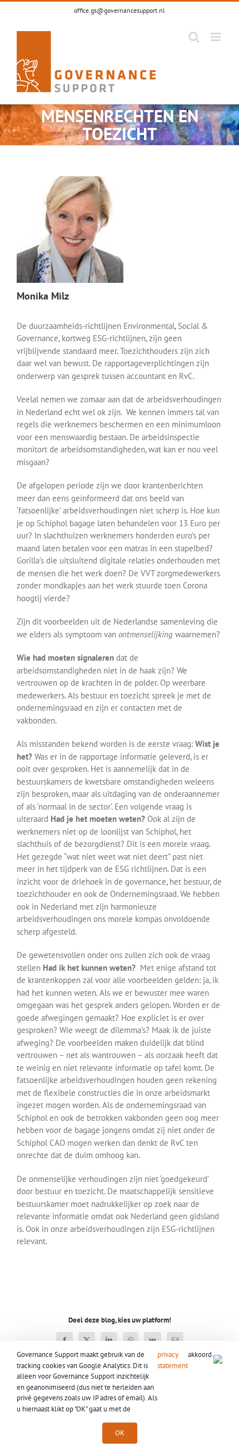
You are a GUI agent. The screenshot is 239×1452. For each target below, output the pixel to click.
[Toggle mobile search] (194, 37)
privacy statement (172, 1360)
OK (120, 1433)
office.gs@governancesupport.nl (119, 10)
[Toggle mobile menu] (216, 37)
